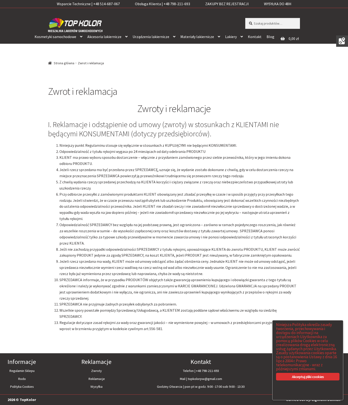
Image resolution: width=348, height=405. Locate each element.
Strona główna (64, 63)
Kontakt (255, 36)
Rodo (22, 379)
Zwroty (96, 371)
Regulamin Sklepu (22, 371)
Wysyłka (96, 386)
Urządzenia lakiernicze (151, 36)
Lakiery (231, 36)
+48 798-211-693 (207, 371)
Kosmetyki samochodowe (55, 36)
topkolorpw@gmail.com (205, 379)
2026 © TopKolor (22, 399)
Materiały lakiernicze (197, 36)
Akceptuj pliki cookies (308, 376)
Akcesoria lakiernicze (104, 36)
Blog (270, 36)
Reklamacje (96, 379)
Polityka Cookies (22, 386)
